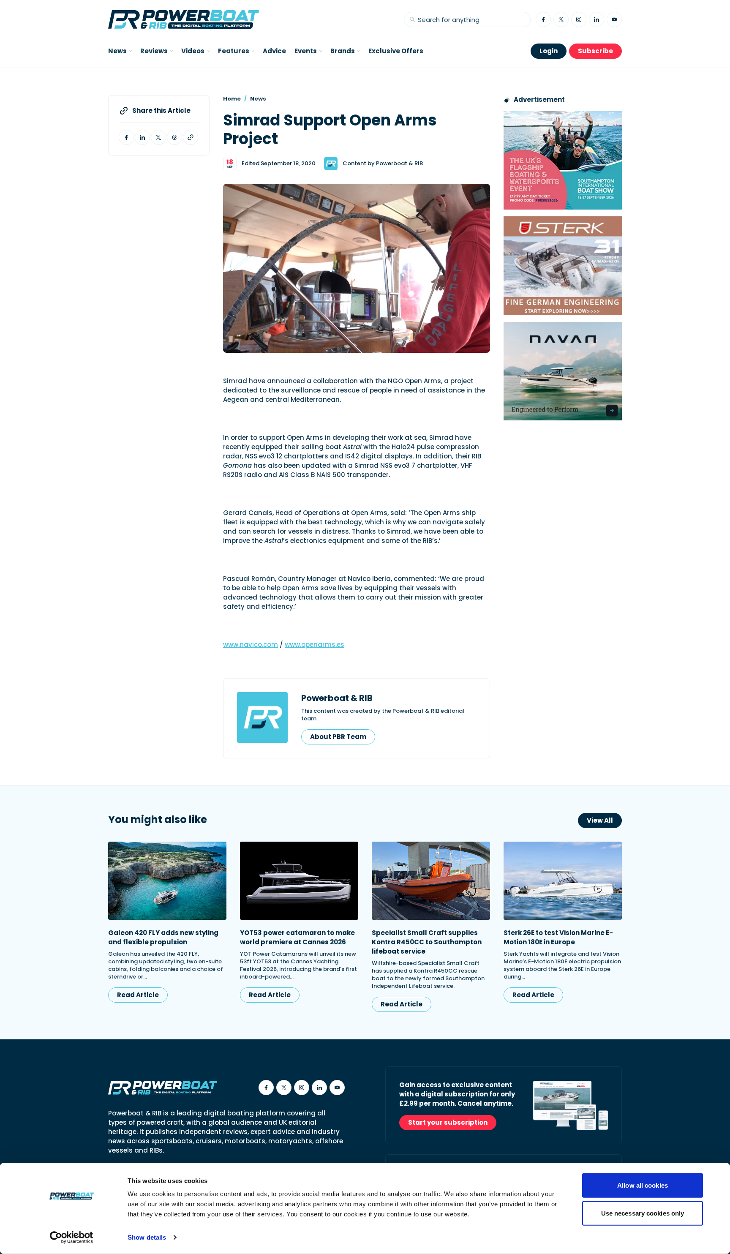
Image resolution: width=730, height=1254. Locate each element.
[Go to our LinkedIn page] (596, 19)
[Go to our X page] (561, 19)
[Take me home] (183, 19)
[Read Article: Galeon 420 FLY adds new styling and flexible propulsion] (167, 881)
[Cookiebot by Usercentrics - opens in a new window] (72, 1237)
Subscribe (595, 50)
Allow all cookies (642, 1185)
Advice (274, 50)
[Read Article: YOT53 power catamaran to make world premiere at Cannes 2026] (299, 881)
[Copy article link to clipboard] (190, 137)
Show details (147, 1237)
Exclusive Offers (395, 50)
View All (600, 820)
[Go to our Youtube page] (614, 19)
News (258, 99)
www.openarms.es (314, 644)
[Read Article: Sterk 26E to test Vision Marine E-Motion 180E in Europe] (563, 881)
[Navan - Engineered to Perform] (563, 371)
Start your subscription (448, 1122)
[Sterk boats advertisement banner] (563, 265)
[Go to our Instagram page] (578, 19)
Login (548, 50)
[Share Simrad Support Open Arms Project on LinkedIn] (142, 137)
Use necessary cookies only (642, 1212)
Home (232, 99)
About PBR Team (338, 736)
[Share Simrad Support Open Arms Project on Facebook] (126, 137)
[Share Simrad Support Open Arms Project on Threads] (174, 137)
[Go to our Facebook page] (543, 19)
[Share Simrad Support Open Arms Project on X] (158, 137)
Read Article (138, 994)
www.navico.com (250, 644)
